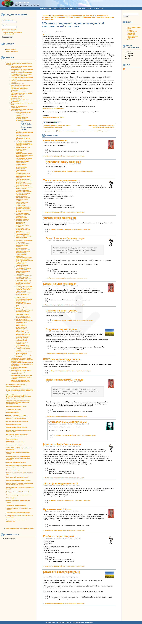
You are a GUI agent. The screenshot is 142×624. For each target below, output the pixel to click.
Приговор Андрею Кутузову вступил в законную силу (22, 342)
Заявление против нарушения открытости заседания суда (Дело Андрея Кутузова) (23, 250)
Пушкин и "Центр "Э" (17, 96)
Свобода (18, 115)
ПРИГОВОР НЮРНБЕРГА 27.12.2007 (17, 477)
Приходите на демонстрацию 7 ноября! (18, 480)
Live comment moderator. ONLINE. (16, 406)
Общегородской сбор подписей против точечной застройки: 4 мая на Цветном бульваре (18, 458)
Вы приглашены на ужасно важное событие (24, 187)
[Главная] (7, 6)
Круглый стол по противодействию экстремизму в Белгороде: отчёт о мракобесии (22, 364)
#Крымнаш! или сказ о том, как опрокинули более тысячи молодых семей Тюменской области (19, 390)
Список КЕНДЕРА (21, 254)
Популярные (59, 8)
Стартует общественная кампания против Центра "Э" (72, 15)
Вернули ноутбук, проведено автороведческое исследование (21, 166)
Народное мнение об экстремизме (21, 72)
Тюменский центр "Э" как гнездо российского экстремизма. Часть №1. (23, 277)
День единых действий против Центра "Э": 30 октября (20, 86)
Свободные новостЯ (22, 347)
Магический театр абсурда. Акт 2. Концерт (24, 241)
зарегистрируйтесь (71, 131)
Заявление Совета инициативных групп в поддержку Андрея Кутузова (23, 198)
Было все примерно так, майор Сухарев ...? (23, 113)
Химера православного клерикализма (18, 512)
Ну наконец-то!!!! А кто (57, 509)
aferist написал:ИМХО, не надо (64, 379)
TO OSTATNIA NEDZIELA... (14, 409)
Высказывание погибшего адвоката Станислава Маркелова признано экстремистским (24, 160)
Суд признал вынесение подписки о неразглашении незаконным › (101, 126)
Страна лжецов (20, 205)
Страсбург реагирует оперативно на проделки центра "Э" (22, 78)
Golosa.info (22, 2)
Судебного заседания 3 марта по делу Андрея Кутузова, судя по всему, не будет (23, 209)
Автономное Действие (131, 38)
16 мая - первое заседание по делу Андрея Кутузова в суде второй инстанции (24, 288)
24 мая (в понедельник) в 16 (60, 483)
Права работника (132, 36)
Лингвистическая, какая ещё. (63, 161)
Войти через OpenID (9, 30)
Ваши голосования (12, 51)
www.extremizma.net (17, 83)
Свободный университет (131, 33)
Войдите (59, 131)
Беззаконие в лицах (12, 412)
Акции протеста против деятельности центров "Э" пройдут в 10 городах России (22, 93)
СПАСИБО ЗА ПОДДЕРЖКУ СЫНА (22, 264)
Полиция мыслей (16, 373)
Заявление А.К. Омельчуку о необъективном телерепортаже (24, 237)
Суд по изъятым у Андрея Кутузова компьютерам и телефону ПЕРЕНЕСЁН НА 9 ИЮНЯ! (24, 144)
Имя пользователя (8, 20)
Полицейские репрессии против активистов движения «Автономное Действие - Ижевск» (22, 359)
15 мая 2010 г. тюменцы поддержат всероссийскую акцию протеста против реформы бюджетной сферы (18, 396)
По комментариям (83, 8)
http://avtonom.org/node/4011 (53, 108)
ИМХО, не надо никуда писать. (62, 359)
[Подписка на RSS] (124, 69)
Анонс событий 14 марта (23, 293)
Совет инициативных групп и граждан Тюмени (20, 528)
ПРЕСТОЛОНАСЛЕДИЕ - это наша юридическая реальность (21, 75)
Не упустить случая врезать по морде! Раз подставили (23, 230)
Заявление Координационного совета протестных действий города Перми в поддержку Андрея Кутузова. (24, 259)
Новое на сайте (11, 49)
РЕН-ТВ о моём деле (22, 345)
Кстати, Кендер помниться (59, 283)
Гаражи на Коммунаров (13, 424)
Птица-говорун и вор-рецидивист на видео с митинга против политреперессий (23, 215)
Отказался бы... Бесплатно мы (67, 421)
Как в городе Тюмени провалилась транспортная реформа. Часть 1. (17, 435)
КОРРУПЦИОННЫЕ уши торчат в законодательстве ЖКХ (16, 385)
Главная (45, 15)
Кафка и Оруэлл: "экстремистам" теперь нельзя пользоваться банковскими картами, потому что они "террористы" (23, 270)
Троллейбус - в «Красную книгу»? (16, 505)
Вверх (78, 125)
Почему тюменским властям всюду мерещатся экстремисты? (24, 119)
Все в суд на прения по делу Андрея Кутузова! (23, 316)
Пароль (4, 25)
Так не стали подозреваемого (61, 180)
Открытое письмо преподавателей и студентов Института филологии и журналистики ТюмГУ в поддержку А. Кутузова (23, 330)
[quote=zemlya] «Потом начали (62, 444)
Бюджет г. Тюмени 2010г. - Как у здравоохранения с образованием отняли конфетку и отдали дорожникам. (19, 417)
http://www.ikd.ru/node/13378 (53, 117)
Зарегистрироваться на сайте (12, 32)
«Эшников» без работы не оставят (21, 375)
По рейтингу (98, 8)
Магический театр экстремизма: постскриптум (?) (21, 324)
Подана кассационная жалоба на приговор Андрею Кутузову (23, 337)
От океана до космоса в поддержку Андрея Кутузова (23, 245)
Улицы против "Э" (16, 98)
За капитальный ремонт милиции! (16, 427)
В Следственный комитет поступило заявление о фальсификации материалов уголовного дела (24, 302)
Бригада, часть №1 (22, 297)
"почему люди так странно (59, 217)
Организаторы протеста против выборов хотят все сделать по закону (18, 466)
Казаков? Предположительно (61, 571)
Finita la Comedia (21, 291)
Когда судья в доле (12, 439)
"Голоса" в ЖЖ (132, 31)
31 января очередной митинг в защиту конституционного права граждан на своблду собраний (18, 402)
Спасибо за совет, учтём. (61, 310)
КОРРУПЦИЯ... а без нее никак (15, 442)
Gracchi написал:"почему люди (65, 238)
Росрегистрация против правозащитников (19, 495)
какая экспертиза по (55, 140)
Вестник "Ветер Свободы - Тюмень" (17, 421)
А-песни (129, 30)
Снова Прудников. (12, 498)
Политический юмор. (12, 470)
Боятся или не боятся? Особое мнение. (23, 203)
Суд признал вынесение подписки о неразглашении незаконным (24, 132)
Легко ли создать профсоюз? (15, 445)
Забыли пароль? (8, 34)
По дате (70, 8)
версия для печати (50, 131)
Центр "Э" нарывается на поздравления (19, 106)
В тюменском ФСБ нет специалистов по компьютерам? (23, 149)
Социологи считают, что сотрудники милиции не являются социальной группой (23, 283)
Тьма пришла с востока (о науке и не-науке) (24, 352)
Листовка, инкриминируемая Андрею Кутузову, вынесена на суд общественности (24, 154)
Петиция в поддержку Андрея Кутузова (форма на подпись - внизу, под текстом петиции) (23, 192)
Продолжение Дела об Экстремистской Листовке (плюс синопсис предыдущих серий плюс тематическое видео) (24, 182)
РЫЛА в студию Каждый (58, 536)
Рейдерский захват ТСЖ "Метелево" (17, 492)
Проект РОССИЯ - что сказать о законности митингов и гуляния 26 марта (19, 483)
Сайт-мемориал (45, 8)
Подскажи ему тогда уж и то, (63, 329)
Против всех (47, 35)
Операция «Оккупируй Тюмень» (16, 462)
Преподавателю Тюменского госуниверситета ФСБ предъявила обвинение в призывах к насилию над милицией (23, 174)
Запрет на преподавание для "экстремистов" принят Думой (20, 380)
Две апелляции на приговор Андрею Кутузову (24, 320)
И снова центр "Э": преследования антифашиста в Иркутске (22, 70)
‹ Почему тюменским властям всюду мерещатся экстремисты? (56, 126)
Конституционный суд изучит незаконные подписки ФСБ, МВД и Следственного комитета (23, 138)
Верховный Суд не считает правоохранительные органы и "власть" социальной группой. (24, 312)
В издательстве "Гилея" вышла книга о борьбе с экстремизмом (21, 371)
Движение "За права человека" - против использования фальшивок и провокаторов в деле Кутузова (22, 223)
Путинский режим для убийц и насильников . (23, 233)
